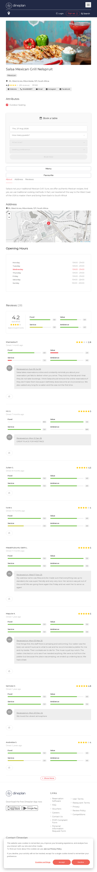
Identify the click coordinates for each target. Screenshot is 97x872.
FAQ (54, 805)
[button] (48, 226)
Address (19, 179)
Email (40, 89)
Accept (62, 862)
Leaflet (81, 241)
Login (61, 13)
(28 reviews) (24, 85)
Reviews (29, 179)
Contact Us (57, 816)
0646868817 (27, 89)
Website (13, 89)
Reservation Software (57, 799)
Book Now (48, 157)
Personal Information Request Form (59, 828)
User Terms (78, 799)
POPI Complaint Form (60, 821)
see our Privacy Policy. (53, 849)
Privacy (76, 807)
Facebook (65, 89)
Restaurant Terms (81, 803)
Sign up (71, 13)
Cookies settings (42, 862)
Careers (55, 813)
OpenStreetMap (87, 241)
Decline (81, 862)
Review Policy (79, 810)
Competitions (79, 814)
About (9, 179)
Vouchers (56, 809)
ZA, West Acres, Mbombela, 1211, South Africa (29, 81)
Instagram (52, 89)
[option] (48, 43)
